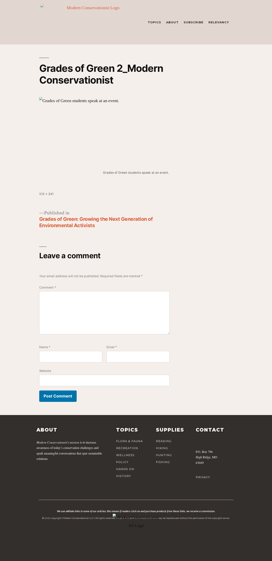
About (172, 22)
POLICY (122, 462)
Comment (47, 287)
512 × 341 (46, 194)
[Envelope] (230, 439)
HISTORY (123, 476)
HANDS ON (125, 469)
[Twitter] (213, 439)
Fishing (163, 462)
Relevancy (218, 22)
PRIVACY (203, 477)
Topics (154, 22)
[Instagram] (205, 439)
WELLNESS (125, 455)
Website (45, 371)
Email (112, 347)
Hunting (164, 455)
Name (44, 347)
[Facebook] (196, 439)
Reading (163, 441)
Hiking (162, 448)
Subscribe (194, 22)
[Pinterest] (222, 439)
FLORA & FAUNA (129, 441)
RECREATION (127, 448)
